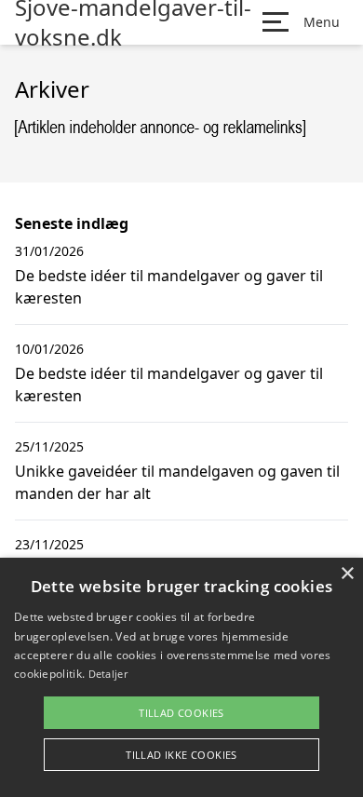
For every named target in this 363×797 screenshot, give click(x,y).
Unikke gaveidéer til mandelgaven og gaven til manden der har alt (177, 482)
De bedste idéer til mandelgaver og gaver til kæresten (169, 286)
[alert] (181, 677)
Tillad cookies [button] (181, 713)
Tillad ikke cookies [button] (181, 755)
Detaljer (108, 674)
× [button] (347, 574)
